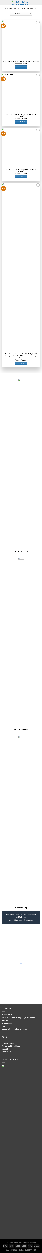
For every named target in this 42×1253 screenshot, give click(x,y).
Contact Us (6, 1052)
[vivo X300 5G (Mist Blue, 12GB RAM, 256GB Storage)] (21, 39)
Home (6, 8)
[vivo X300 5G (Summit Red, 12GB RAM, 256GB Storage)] (21, 147)
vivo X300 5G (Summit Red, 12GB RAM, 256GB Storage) (21, 170)
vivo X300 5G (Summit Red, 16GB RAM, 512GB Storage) (21, 115)
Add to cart (21, 67)
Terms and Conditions (11, 1046)
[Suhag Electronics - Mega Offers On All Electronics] (21, 2)
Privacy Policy (8, 1043)
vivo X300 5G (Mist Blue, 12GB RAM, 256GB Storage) (21, 61)
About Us (5, 1049)
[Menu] (3, 3)
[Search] (39, 2)
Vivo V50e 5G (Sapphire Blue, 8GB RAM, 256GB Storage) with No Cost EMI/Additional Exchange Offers (21, 356)
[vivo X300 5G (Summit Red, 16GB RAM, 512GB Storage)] (21, 92)
